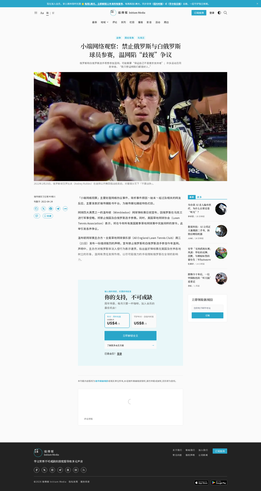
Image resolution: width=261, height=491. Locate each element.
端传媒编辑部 (101, 380)
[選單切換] (107, 22)
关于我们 (177, 449)
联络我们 (190, 449)
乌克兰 (141, 37)
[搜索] (224, 13)
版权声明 (190, 454)
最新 (191, 196)
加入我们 (203, 449)
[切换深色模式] (218, 13)
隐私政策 (73, 481)
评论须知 (88, 418)
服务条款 (85, 481)
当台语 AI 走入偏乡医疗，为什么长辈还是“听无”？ (199, 208)
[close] (257, 3)
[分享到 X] (43, 208)
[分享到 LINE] (65, 208)
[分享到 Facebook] (50, 208)
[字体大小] (42, 13)
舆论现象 (129, 37)
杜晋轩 (191, 263)
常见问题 (177, 454)
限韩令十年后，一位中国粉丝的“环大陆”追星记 (199, 278)
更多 (199, 196)
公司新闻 (203, 454)
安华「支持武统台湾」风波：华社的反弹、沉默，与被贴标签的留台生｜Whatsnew (199, 254)
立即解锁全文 (130, 335)
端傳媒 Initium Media (54, 481)
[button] (103, 22)
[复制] (36, 208)
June (190, 238)
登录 (119, 353)
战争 (118, 37)
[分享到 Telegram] (58, 208)
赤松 (190, 285)
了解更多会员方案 (115, 345)
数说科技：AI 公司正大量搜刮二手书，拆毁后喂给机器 (199, 230)
